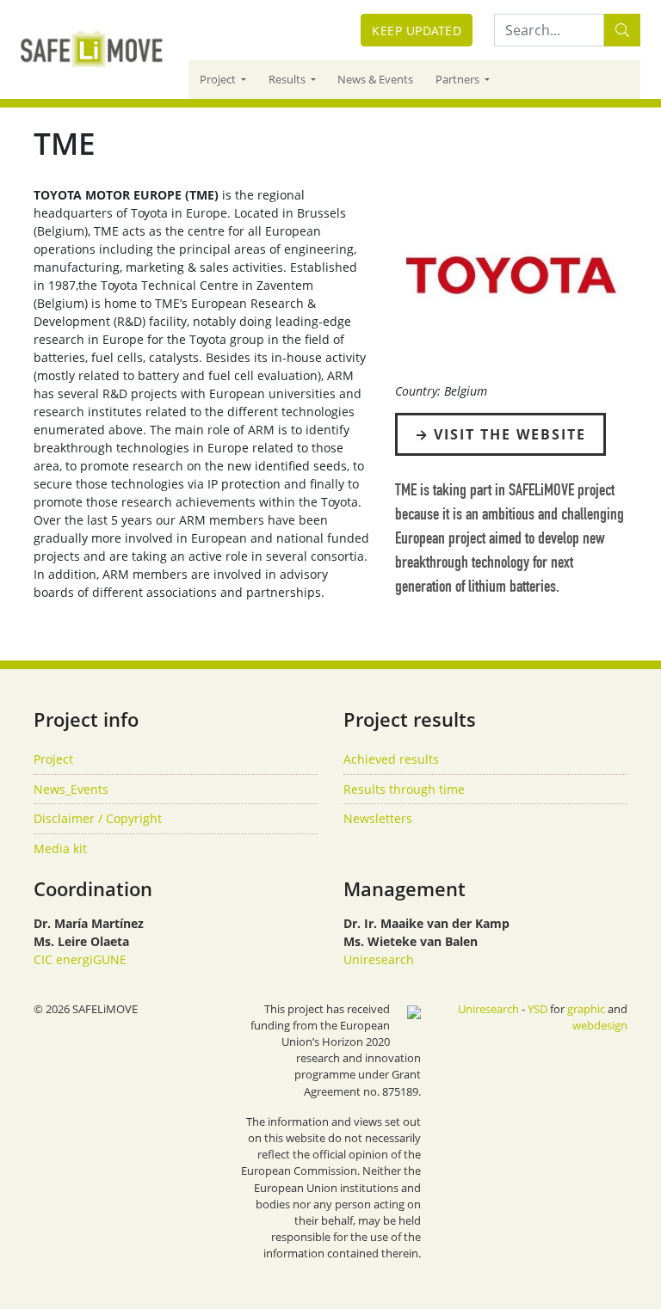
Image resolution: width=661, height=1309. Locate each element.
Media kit (60, 848)
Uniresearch (378, 959)
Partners (459, 79)
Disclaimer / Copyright (98, 818)
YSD (537, 1009)
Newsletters (377, 818)
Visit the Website (510, 434)
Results (288, 79)
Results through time (404, 789)
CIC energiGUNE (80, 959)
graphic (586, 1009)
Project (219, 79)
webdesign (599, 1025)
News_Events (71, 789)
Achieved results (391, 759)
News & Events (375, 79)
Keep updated (416, 30)
